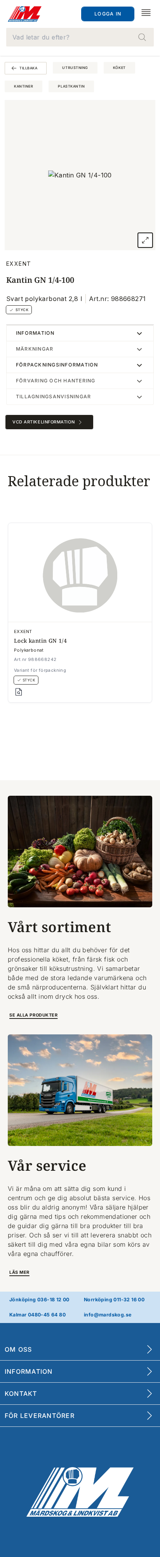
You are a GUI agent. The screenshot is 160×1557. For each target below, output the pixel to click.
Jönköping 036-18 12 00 (39, 1299)
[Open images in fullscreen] (145, 240)
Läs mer (19, 1272)
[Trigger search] (142, 37)
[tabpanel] (80, 175)
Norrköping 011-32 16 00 (114, 1299)
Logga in (107, 14)
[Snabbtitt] (18, 692)
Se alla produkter (33, 1015)
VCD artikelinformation (43, 422)
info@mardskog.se (107, 1315)
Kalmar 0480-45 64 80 (37, 1315)
